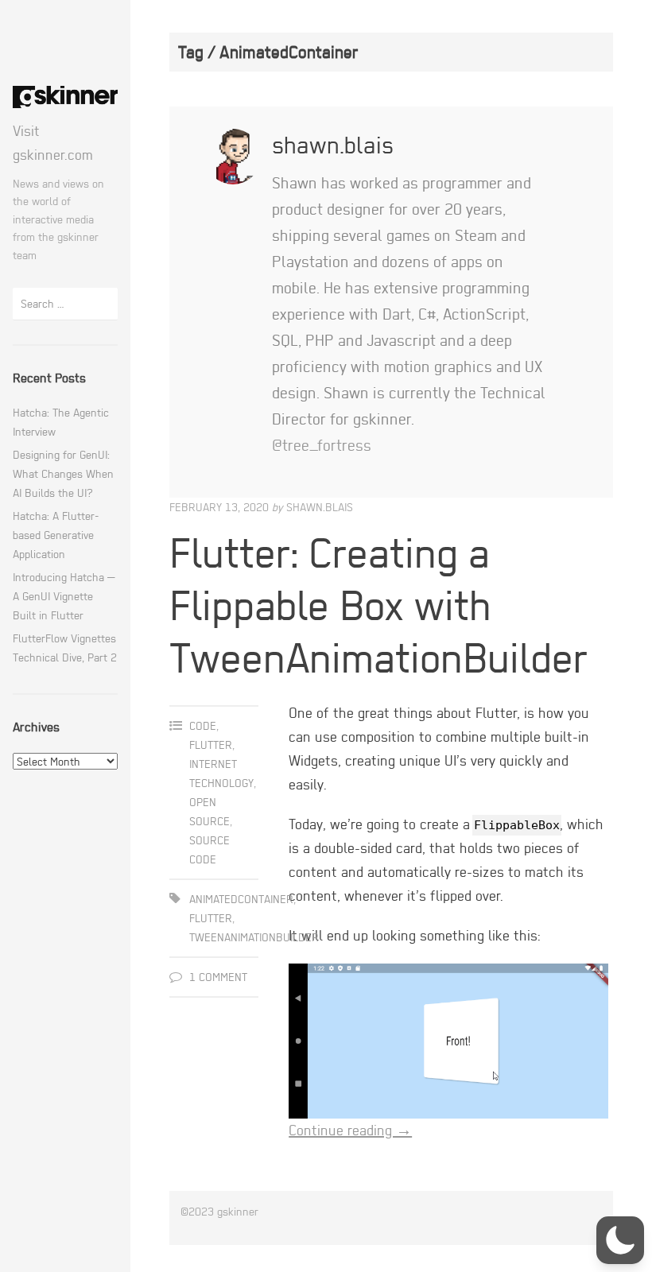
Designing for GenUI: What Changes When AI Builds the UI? (63, 473)
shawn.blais (319, 507)
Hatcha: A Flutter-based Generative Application (56, 534)
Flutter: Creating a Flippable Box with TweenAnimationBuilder (378, 604)
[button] (620, 1240)
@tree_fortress (321, 445)
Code (202, 725)
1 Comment (218, 976)
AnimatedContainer (241, 899)
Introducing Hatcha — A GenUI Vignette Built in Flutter (63, 596)
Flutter (210, 744)
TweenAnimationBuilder (254, 937)
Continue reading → (350, 1130)
